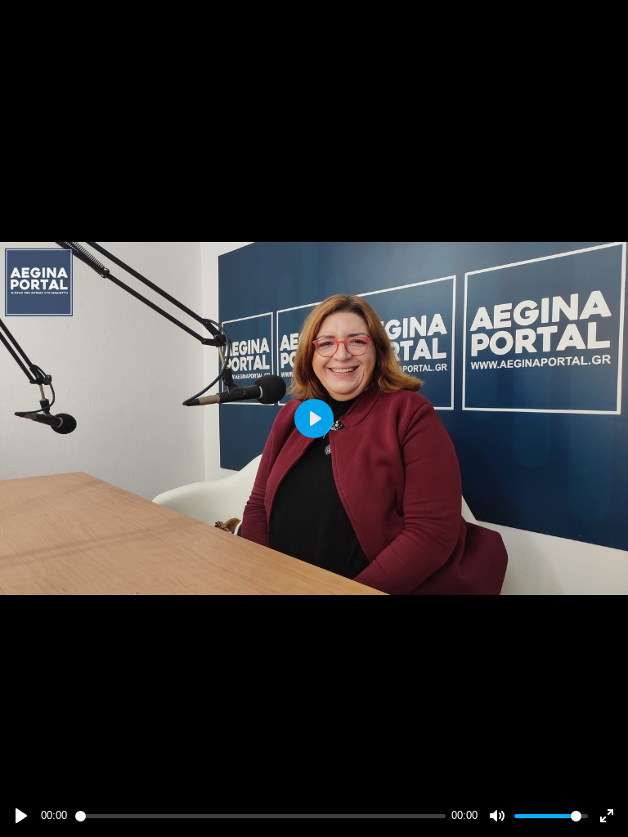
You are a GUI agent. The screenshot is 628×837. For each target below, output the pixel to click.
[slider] (260, 816)
